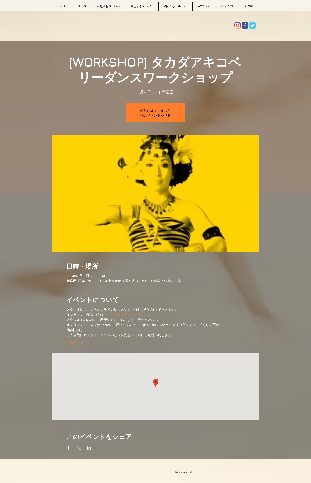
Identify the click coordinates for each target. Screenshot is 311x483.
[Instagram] (237, 25)
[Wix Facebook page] (245, 25)
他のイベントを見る (155, 115)
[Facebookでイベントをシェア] (68, 448)
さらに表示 (74, 342)
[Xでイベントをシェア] (79, 448)
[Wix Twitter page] (252, 25)
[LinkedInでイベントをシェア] (89, 448)
